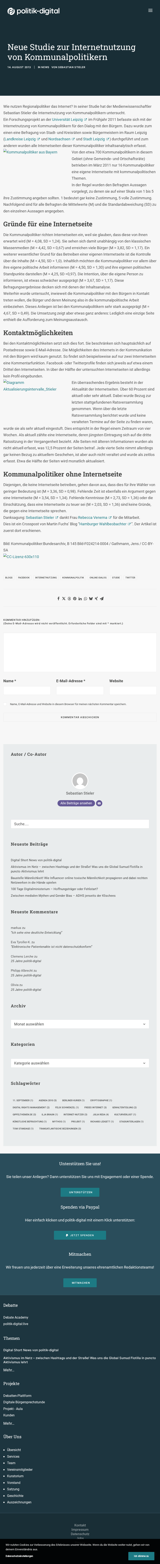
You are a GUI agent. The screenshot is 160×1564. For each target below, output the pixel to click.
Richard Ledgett (102, 1121)
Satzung (13, 1489)
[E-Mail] (99, 803)
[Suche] (80, 823)
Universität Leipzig (67, 119)
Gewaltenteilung (124, 1107)
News (45, 67)
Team (11, 1463)
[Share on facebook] (58, 598)
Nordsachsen (59, 139)
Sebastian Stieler (71, 67)
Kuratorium (15, 1476)
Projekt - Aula (13, 1409)
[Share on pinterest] (74, 598)
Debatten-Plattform (17, 1396)
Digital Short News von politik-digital (31, 1350)
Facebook (24, 577)
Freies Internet (95, 1107)
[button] (150, 10)
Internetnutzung (46, 577)
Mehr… (8, 1370)
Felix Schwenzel (67, 1107)
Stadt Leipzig (94, 139)
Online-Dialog (98, 577)
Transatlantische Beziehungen (60, 1128)
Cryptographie (101, 1100)
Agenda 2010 (48, 1100)
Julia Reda (101, 1114)
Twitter (130, 577)
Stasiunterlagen (131, 1121)
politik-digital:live (15, 1324)
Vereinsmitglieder (19, 1470)
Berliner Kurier (73, 1100)
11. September (23, 1100)
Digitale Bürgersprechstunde (24, 1402)
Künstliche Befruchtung (30, 1121)
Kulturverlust (125, 1114)
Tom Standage (23, 1128)
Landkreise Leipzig (20, 139)
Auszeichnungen (19, 1502)
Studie (116, 577)
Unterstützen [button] (80, 1192)
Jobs (80, 1538)
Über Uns (12, 1436)
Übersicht (14, 1450)
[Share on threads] (69, 598)
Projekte (11, 1383)
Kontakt (80, 1525)
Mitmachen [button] (81, 1282)
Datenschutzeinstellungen (19, 1556)
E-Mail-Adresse (70, 681)
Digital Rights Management (31, 1107)
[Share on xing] (96, 598)
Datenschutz (80, 1534)
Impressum (80, 1530)
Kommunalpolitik (73, 577)
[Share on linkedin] (80, 598)
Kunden (9, 1415)
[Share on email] (101, 598)
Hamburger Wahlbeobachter (102, 524)
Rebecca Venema (92, 517)
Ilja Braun (50, 1114)
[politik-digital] (33, 11)
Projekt (78, 1121)
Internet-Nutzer (75, 1114)
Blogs (8, 577)
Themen (11, 1338)
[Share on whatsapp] (85, 598)
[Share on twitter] (63, 598)
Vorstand (13, 1483)
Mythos (59, 1121)
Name (9, 681)
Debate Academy (15, 1317)
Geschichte (15, 1496)
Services (13, 1457)
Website (116, 681)
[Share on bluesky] (90, 598)
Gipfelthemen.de (24, 1114)
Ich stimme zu (141, 1556)
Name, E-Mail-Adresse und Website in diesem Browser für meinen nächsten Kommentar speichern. (68, 704)
